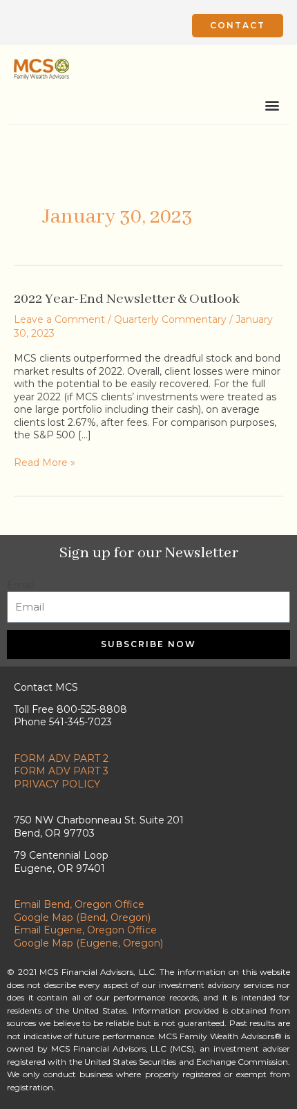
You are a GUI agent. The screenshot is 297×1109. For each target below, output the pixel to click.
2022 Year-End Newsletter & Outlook (127, 299)
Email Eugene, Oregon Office (85, 930)
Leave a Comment (59, 319)
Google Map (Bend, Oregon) (82, 917)
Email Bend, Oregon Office (79, 904)
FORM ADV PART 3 (61, 771)
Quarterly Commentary (170, 319)
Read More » (44, 462)
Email (20, 585)
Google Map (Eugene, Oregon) (88, 943)
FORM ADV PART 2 (61, 758)
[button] (271, 104)
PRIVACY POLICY (57, 784)
